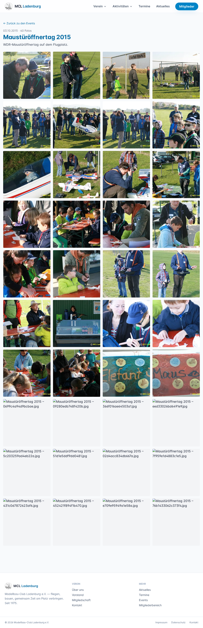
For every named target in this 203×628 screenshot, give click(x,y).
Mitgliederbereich (150, 605)
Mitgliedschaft (81, 600)
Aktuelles (163, 6)
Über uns (78, 589)
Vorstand (78, 595)
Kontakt (77, 605)
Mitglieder (186, 6)
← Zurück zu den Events (19, 23)
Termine (144, 6)
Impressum (161, 622)
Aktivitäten (121, 6)
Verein (98, 6)
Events (143, 600)
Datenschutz (178, 622)
